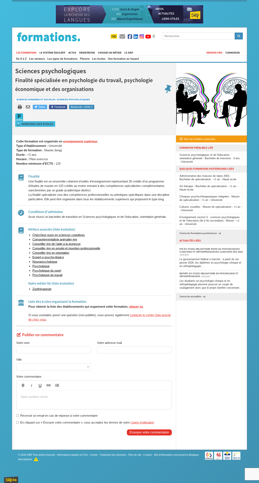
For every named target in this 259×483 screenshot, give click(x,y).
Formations (48, 37)
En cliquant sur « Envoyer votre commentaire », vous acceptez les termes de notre (87, 422)
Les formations (26, 53)
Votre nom (23, 342)
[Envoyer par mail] (28, 107)
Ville (19, 359)
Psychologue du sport (46, 270)
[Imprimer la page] (20, 107)
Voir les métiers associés (199, 139)
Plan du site (134, 454)
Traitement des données (113, 454)
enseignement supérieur (80, 141)
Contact (147, 454)
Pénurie (85, 58)
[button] (23, 385)
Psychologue (41, 266)
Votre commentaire (28, 376)
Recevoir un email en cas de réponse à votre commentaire (59, 415)
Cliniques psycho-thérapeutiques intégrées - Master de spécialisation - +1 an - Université (209, 198)
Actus (72, 53)
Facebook (59, 107)
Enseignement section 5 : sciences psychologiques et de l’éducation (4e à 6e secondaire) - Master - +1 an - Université (209, 221)
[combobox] (53, 366)
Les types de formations (62, 58)
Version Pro (214, 53)
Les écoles (98, 58)
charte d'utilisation (142, 422)
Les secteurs (37, 58)
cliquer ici (136, 306)
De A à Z (21, 58)
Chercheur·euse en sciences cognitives (58, 235)
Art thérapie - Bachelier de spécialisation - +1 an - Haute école (208, 188)
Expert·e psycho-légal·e (48, 257)
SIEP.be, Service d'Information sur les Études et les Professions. (11, 480)
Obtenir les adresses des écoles (35, 124)
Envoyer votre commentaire (149, 432)
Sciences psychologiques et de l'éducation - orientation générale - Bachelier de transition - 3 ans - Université (209, 158)
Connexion (232, 53)
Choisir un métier (109, 53)
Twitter (41, 107)
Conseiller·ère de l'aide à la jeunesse (56, 244)
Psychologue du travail (47, 275)
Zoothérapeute (41, 289)
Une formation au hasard (123, 58)
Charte (94, 454)
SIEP (29, 454)
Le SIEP (128, 53)
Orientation (87, 53)
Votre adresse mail (109, 342)
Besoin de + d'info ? (81, 107)
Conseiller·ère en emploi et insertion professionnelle (66, 248)
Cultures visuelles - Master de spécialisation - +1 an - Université (209, 208)
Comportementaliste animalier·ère (54, 239)
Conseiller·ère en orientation (50, 252)
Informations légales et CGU (72, 454)
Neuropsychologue (44, 261)
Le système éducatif (52, 53)
